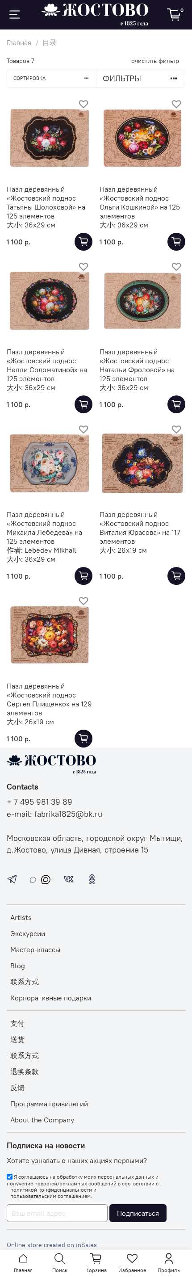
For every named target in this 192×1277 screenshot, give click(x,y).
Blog (17, 965)
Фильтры (122, 78)
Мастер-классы (35, 949)
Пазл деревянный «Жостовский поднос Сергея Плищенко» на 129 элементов (49, 699)
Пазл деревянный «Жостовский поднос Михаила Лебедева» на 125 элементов (44, 528)
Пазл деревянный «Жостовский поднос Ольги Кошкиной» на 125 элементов (140, 202)
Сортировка (29, 78)
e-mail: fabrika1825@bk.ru (54, 814)
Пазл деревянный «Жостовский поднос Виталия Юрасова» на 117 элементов (140, 528)
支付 (17, 1023)
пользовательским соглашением (50, 1196)
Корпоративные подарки (50, 997)
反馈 (17, 1087)
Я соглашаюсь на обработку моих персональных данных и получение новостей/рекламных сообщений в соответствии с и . (83, 1186)
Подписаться (138, 1213)
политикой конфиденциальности (51, 1190)
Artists (21, 917)
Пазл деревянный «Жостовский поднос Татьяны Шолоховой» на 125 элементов (46, 202)
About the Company (42, 1119)
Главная (19, 42)
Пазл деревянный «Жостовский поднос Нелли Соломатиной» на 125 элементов (47, 365)
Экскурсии (27, 933)
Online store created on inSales (52, 1245)
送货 (17, 1039)
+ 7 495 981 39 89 (39, 802)
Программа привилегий (49, 1103)
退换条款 (24, 1071)
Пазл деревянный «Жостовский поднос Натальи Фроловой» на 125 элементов (137, 365)
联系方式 (24, 981)
